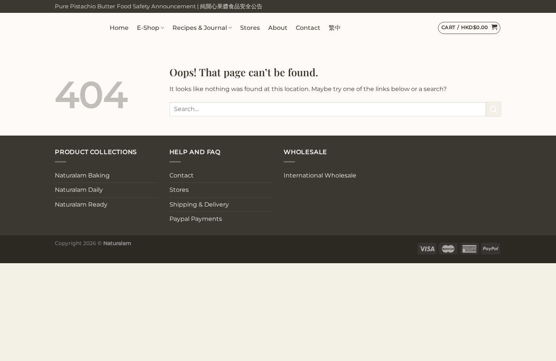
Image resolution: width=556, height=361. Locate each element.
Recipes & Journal (199, 27)
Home (119, 27)
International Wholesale (320, 175)
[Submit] (493, 109)
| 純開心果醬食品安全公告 (229, 6)
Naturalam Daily (79, 189)
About (277, 27)
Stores (250, 27)
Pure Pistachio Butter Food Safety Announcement (125, 6)
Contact (308, 27)
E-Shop (148, 27)
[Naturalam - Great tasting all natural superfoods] (76, 28)
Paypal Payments (195, 218)
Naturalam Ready (81, 204)
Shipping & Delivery (199, 204)
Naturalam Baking (82, 175)
